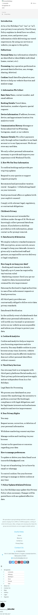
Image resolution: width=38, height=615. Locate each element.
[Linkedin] (25, 562)
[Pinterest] (22, 562)
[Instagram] (19, 562)
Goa (9, 583)
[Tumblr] (28, 562)
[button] (19, 566)
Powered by (3, 609)
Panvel (10, 581)
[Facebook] (10, 562)
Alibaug (10, 574)
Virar (9, 579)
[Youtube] (16, 562)
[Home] (2, 14)
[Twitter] (13, 562)
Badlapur (10, 576)
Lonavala (10, 572)
